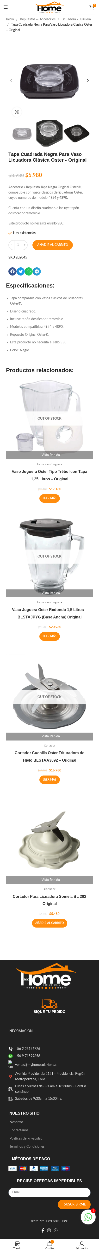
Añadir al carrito (52, 245)
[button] (12, 271)
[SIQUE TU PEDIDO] (49, 1003)
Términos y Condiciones (27, 1146)
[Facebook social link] (43, 1230)
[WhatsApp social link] (55, 1230)
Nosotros (16, 1122)
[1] (88, 1220)
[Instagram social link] (49, 1230)
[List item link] (10, 1049)
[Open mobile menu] (5, 7)
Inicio (10, 19)
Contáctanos (19, 1130)
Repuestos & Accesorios (38, 19)
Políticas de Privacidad (26, 1138)
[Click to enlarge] (17, 112)
